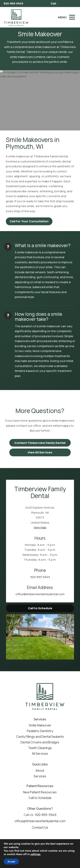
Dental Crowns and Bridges (40, 742)
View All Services (40, 452)
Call (53, 3)
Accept (11, 861)
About (40, 770)
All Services (40, 753)
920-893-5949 (13, 3)
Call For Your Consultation (29, 221)
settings (35, 854)
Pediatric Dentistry (40, 731)
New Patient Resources (40, 792)
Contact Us (40, 827)
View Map (40, 527)
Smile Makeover (40, 725)
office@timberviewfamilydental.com (40, 594)
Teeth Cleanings (40, 748)
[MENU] (72, 17)
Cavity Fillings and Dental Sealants (40, 736)
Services (40, 776)
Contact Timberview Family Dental (39, 443)
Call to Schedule (40, 608)
